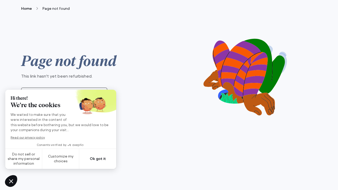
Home (26, 8)
